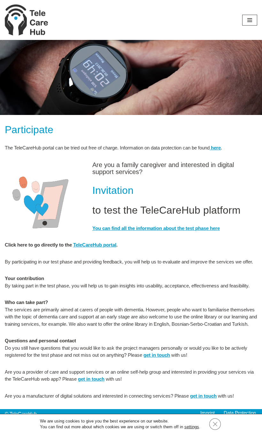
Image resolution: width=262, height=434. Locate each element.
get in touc (155, 355)
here (216, 147)
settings (191, 426)
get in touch (91, 379)
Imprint (207, 412)
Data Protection (240, 412)
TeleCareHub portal (94, 244)
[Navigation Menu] (249, 20)
